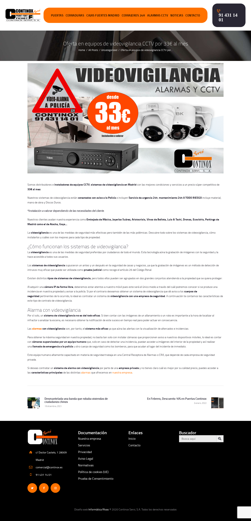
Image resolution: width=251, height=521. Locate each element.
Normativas (86, 465)
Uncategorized (109, 50)
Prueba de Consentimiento (95, 478)
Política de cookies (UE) (93, 472)
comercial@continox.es (49, 467)
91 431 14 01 (44, 475)
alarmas (37, 328)
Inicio (132, 438)
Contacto (134, 445)
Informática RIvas (98, 509)
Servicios (84, 445)
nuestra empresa (122, 372)
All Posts (93, 50)
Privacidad (85, 452)
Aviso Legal (85, 458)
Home (81, 50)
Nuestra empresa (89, 438)
